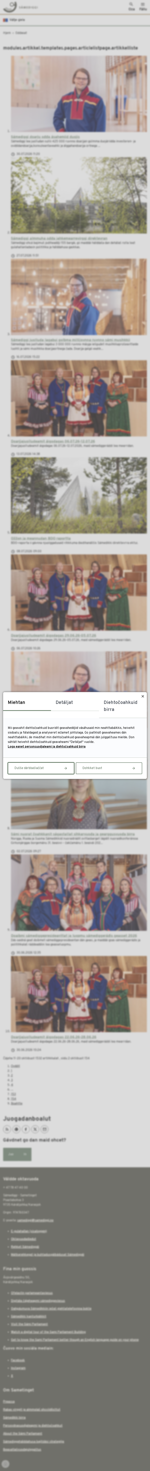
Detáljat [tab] (64, 703)
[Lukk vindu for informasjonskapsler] (142, 696)
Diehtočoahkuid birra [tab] (121, 706)
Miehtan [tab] (16, 703)
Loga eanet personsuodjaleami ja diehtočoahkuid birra (47, 747)
